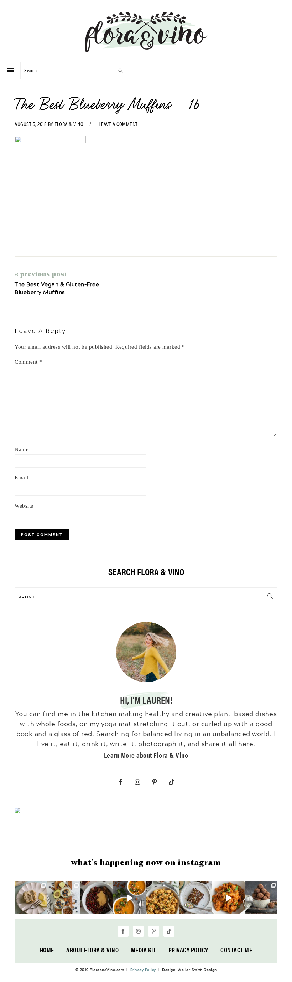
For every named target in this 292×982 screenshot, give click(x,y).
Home (47, 949)
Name (21, 449)
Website (24, 506)
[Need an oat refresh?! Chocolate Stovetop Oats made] (96, 897)
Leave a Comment (118, 124)
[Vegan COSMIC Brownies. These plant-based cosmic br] (195, 897)
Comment (28, 362)
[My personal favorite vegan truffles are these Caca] (261, 897)
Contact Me (236, 949)
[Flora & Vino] (146, 50)
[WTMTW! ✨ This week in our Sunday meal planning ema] (63, 897)
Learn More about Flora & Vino (146, 755)
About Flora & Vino (92, 949)
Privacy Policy (188, 949)
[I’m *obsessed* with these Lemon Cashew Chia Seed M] (31, 897)
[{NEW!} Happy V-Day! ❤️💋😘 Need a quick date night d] (228, 897)
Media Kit (143, 949)
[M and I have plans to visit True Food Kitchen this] (162, 897)
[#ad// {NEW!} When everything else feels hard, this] (129, 897)
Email (21, 477)
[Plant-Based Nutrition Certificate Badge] (17, 811)
